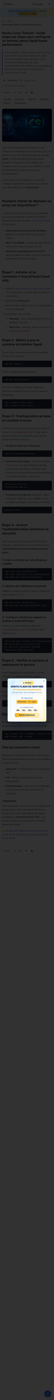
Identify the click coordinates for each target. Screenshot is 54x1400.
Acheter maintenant (27, 715)
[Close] (44, 681)
